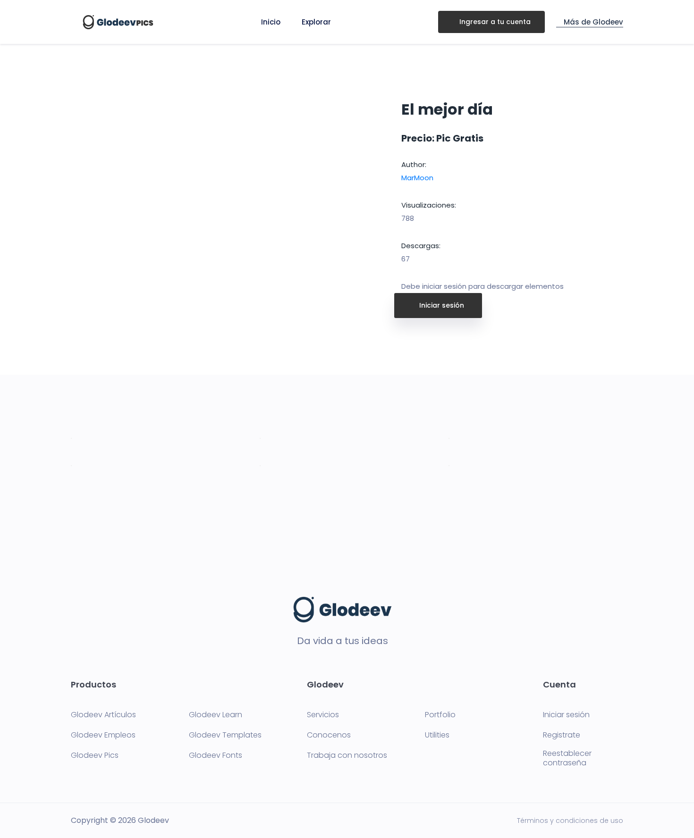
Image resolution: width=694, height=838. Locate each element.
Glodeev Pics (94, 755)
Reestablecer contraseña (567, 758)
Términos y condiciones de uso (570, 820)
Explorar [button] (316, 22)
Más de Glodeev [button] (592, 22)
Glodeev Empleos (103, 735)
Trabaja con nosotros (347, 755)
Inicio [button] (270, 22)
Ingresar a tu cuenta (494, 21)
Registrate (561, 735)
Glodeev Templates (225, 735)
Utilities (437, 735)
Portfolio (440, 715)
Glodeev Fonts (215, 755)
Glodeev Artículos (103, 715)
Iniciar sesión (440, 305)
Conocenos (329, 735)
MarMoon (417, 178)
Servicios (323, 715)
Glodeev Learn (215, 715)
